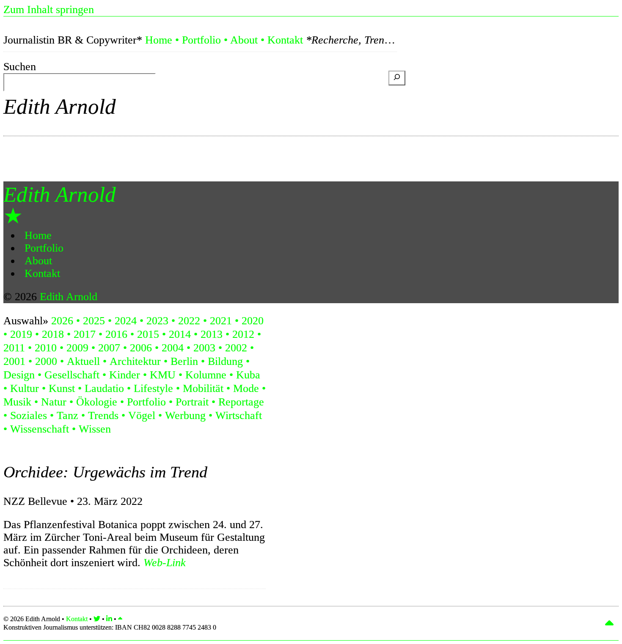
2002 (236, 348)
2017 (85, 334)
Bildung (225, 361)
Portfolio (201, 40)
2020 (253, 321)
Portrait (192, 402)
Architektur (135, 361)
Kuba (248, 375)
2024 (126, 321)
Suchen (19, 66)
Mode (246, 388)
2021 (221, 321)
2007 (109, 348)
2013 (212, 334)
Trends (103, 415)
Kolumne (205, 375)
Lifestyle (153, 388)
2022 (189, 321)
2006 (141, 348)
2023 (157, 321)
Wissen (95, 429)
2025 (94, 321)
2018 (53, 334)
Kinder (124, 375)
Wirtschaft (238, 415)
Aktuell (83, 361)
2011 (14, 348)
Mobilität (203, 388)
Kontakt (285, 40)
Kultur (24, 388)
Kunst (62, 388)
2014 (180, 334)
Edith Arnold (59, 106)
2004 (173, 348)
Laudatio (104, 388)
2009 (77, 348)
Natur (53, 402)
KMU (163, 375)
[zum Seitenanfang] (120, 618)
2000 (46, 361)
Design (19, 375)
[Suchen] (396, 78)
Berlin (184, 361)
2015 (148, 334)
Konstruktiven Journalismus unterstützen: (109, 627)
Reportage (241, 402)
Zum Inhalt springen (48, 9)
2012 (243, 334)
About (244, 40)
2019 (21, 334)
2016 (116, 334)
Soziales (28, 415)
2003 (204, 348)
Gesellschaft (71, 375)
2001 (14, 361)
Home (158, 40)
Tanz (67, 415)
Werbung (185, 415)
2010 (46, 348)
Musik (17, 402)
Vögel (141, 415)
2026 (62, 321)
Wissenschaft (39, 429)
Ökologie (96, 402)
